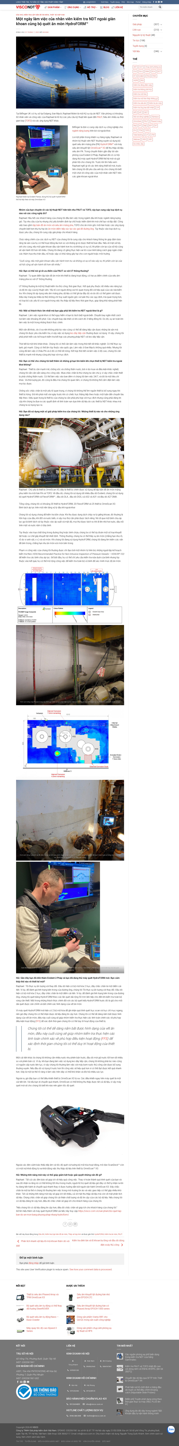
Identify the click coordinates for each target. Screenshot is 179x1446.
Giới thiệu (104, 2)
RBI (145, 126)
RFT (150, 126)
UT (147, 135)
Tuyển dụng (115, 2)
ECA (153, 71)
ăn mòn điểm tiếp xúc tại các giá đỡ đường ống (71, 228)
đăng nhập (34, 1263)
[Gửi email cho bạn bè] (70, 1224)
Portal (138, 2)
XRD (144, 139)
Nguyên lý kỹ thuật (141, 35)
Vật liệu (136, 51)
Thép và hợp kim (57, 15)
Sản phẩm (54, 7)
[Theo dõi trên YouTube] (161, 2)
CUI (135, 71)
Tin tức (136, 40)
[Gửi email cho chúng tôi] (156, 2)
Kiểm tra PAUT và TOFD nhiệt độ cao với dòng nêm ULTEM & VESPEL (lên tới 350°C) (144, 1369)
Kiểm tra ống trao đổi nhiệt (144, 108)
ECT (159, 71)
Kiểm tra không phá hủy (143, 90)
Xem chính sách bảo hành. (34, 1437)
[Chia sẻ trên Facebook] (65, 1224)
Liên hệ (119, 7)
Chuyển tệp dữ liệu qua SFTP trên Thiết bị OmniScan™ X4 (143, 1379)
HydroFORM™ (107, 144)
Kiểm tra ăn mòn (111, 1234)
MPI (135, 112)
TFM (140, 130)
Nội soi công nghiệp (141, 117)
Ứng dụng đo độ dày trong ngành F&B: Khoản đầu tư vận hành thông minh (143, 1412)
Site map (130, 2)
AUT (141, 67)
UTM (153, 135)
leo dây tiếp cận (78, 333)
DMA (147, 71)
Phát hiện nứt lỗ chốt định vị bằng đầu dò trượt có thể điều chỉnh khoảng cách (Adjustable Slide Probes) (143, 1390)
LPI (157, 108)
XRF (150, 139)
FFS (38, 1021)
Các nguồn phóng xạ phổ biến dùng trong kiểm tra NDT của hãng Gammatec (142, 1357)
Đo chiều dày (138, 144)
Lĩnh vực (137, 29)
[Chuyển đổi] (161, 24)
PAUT (99, 117)
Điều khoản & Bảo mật (48, 1441)
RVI (135, 130)
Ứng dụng (73, 7)
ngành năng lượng (80, 130)
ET (135, 76)
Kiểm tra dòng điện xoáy (143, 85)
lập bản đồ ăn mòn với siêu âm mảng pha (53, 225)
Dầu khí (19, 15)
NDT (146, 112)
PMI (135, 126)
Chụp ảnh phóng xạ (153, 67)
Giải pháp (137, 24)
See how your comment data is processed (91, 1269)
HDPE (136, 81)
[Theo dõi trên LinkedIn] (159, 2)
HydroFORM (99, 1234)
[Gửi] (160, 7)
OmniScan (137, 121)
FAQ (123, 2)
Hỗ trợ (91, 7)
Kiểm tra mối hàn (140, 94)
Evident (141, 76)
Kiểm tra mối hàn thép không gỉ (146, 99)
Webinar (137, 139)
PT (140, 126)
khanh (46, 32)
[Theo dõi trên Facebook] (153, 2)
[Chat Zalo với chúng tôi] (171, 1429)
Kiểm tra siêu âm (140, 103)
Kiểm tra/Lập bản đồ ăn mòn (36, 15)
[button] (89, 2)
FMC (154, 76)
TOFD (28, 120)
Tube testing (138, 135)
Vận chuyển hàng (91, 1441)
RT (156, 126)
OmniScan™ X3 (98, 148)
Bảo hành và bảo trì (71, 1441)
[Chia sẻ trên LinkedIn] (75, 1224)
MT (140, 112)
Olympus (155, 117)
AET (135, 67)
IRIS (142, 81)
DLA (141, 71)
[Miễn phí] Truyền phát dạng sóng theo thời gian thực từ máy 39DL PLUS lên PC (143, 1402)
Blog (106, 7)
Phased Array (156, 121)
